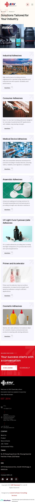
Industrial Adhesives (12, 55)
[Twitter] (7, 479)
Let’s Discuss (24, 367)
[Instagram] (16, 479)
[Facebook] (2, 479)
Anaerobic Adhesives (12, 179)
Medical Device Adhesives (15, 138)
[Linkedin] (11, 479)
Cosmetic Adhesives (12, 306)
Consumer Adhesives (13, 98)
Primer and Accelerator (13, 263)
